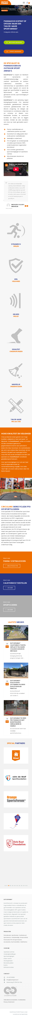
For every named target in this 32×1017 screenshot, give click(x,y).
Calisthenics (23, 935)
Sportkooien (15, 929)
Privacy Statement (9, 995)
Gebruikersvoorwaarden (10, 993)
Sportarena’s (7, 931)
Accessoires (7, 935)
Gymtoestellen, (15, 935)
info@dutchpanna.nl (12, 973)
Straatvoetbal (24, 931)
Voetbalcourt (23, 929)
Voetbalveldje (15, 931)
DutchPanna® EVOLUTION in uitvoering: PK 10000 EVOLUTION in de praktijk (17, 678)
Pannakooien (7, 929)
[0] (27, 2)
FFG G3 (12, 933)
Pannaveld (7, 933)
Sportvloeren (18, 933)
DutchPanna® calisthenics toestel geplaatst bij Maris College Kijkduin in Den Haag (18, 641)
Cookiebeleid (21, 993)
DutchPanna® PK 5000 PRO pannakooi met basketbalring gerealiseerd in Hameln (18, 716)
